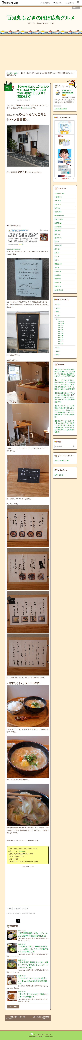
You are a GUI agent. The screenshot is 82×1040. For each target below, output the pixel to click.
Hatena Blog (39, 1036)
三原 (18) (57, 249)
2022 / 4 (60, 337)
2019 (57, 355)
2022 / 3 (60, 339)
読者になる (76, 7)
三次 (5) (56, 253)
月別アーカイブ (63, 300)
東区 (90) (57, 208)
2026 (57, 304)
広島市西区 (18, 854)
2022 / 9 (60, 327)
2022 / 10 (61, 325)
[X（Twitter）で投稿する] (18, 921)
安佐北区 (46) (58, 219)
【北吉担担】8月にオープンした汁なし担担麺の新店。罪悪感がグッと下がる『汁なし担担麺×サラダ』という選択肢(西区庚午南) (64, 397)
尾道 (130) (57, 230)
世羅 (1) (56, 267)
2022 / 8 (60, 329)
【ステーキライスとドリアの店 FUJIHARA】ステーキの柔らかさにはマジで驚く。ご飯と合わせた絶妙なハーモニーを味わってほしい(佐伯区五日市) (64, 384)
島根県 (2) (57, 279)
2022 (57, 319)
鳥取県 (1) (57, 286)
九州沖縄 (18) (58, 290)
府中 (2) (56, 260)
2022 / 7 (60, 331)
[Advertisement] (41, 53)
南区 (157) (57, 200)
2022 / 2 (60, 341)
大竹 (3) (56, 256)
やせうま (25, 114)
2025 (57, 308)
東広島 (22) (57, 245)
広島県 (18, 105)
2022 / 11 (61, 323)
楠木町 (22, 100)
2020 (57, 351)
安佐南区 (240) (59, 215)
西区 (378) (57, 204)
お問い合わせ (58, 475)
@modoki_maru (26, 108)
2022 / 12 (61, 321)
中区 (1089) (58, 197)
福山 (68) (57, 234)
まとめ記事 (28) (59, 193)
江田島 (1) (57, 271)
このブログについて (60, 108)
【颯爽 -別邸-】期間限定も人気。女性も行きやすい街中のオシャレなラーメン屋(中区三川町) (33, 965)
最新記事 (61, 364)
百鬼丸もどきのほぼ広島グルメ (41, 17)
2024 (57, 312)
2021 (57, 347)
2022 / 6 (60, 333)
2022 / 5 (60, 335)
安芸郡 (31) (57, 227)
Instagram (22, 851)
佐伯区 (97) (57, 212)
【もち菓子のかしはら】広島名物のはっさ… (40, 1017)
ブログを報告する (48, 1036)
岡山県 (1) (57, 282)
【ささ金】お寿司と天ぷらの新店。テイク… (15, 1017)
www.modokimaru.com (13, 249)
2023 (57, 315)
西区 (18, 100)
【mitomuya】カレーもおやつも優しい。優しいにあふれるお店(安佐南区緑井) (32, 980)
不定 (15, 859)
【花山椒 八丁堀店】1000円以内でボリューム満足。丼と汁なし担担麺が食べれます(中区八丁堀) (33, 949)
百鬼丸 (13, 108)
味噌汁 (27, 100)
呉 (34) (56, 241)
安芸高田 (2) (58, 264)
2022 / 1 (60, 343)
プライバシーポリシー (61, 460)
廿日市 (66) (57, 238)
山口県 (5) (57, 275)
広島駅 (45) (57, 223)
